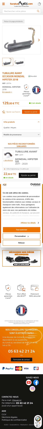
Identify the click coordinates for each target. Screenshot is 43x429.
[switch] (38, 425)
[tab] (21, 121)
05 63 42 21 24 (21, 351)
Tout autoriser (21, 230)
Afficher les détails (28, 223)
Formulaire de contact (21, 359)
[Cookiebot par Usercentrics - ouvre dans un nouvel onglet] (30, 184)
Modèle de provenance (12, 134)
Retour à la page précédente (13, 21)
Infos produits (9, 122)
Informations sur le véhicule (17, 169)
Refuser (21, 243)
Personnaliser (20, 236)
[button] (39, 40)
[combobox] (21, 11)
